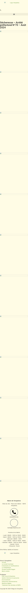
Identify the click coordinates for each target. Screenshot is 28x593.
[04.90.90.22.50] (14, 512)
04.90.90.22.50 (14, 517)
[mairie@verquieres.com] (14, 523)
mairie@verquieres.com (14, 527)
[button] (0, 10)
